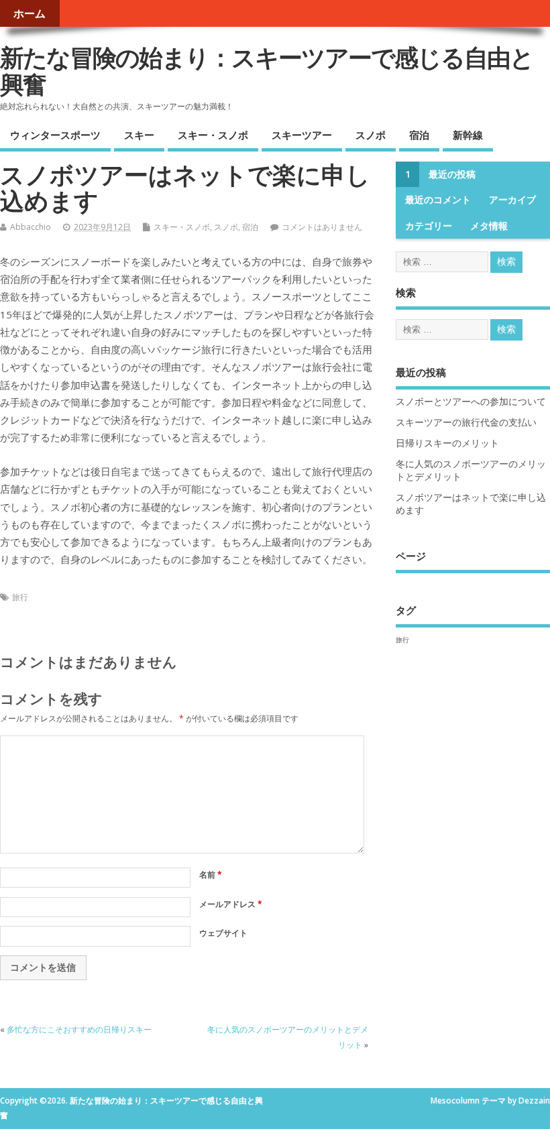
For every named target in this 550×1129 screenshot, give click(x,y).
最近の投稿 (452, 174)
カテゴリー (428, 226)
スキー (139, 134)
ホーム (29, 13)
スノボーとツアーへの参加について (471, 402)
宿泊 (419, 134)
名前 (210, 874)
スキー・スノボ (213, 134)
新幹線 (468, 134)
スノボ (370, 134)
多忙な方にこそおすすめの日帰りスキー (79, 1029)
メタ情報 (489, 226)
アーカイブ (512, 200)
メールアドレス (230, 904)
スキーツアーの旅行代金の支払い (466, 422)
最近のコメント (438, 200)
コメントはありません (322, 227)
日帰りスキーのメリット (447, 443)
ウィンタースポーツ (55, 134)
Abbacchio (30, 227)
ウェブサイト (223, 933)
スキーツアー (302, 134)
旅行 (20, 597)
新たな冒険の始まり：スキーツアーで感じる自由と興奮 (266, 71)
